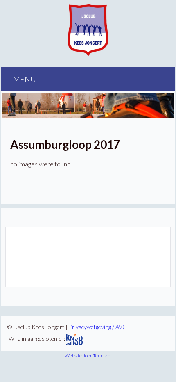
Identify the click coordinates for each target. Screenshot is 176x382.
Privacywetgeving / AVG (98, 326)
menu (24, 79)
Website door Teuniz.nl (88, 355)
